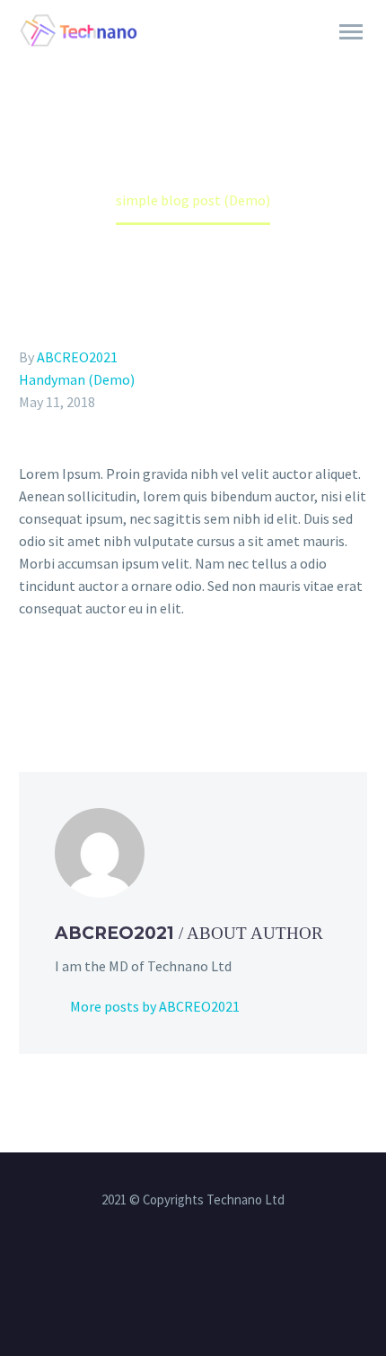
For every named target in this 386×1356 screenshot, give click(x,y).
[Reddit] (187, 681)
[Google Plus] (82, 681)
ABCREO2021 (77, 357)
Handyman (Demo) (77, 379)
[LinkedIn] (161, 681)
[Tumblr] (134, 681)
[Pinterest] (108, 681)
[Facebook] (30, 681)
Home (269, 56)
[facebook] (169, 1266)
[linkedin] (193, 1266)
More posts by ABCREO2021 (155, 1006)
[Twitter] (56, 681)
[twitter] (216, 1266)
